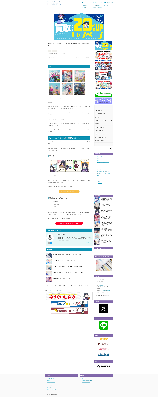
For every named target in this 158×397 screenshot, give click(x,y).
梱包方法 (48, 380)
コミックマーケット (52, 290)
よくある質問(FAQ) (96, 5)
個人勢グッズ (100, 188)
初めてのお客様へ (85, 5)
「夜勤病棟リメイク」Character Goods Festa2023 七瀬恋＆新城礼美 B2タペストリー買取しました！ (106, 230)
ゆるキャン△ (60, 290)
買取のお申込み (50, 387)
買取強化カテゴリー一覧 (97, 2)
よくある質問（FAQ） (51, 385)
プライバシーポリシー (86, 382)
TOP (82, 2)
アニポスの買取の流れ (51, 378)
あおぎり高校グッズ (101, 186)
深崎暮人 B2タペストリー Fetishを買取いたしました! (62, 278)
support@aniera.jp (106, 290)
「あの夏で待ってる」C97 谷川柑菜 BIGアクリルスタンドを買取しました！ (106, 235)
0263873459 (101, 285)
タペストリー (99, 156)
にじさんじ (100, 183)
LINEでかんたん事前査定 (108, 2)
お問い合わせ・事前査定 (97, 7)
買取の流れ (84, 7)
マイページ (106, 5)
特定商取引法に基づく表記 (87, 380)
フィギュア (99, 169)
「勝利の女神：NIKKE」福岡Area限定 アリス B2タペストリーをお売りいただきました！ (106, 217)
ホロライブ (100, 181)
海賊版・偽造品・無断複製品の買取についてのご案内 (106, 211)
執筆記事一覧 (88, 242)
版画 (98, 160)
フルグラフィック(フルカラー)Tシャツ (104, 171)
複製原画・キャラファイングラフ (103, 162)
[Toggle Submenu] (111, 113)
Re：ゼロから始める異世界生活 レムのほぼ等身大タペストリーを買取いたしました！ (67, 254)
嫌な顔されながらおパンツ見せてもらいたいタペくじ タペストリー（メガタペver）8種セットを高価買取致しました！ (81, 285)
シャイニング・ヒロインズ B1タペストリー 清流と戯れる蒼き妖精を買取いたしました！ (68, 266)
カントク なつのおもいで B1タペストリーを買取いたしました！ (64, 260)
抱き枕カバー (99, 158)
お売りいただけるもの (51, 382)
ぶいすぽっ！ (100, 185)
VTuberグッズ (99, 178)
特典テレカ (99, 164)
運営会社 (83, 378)
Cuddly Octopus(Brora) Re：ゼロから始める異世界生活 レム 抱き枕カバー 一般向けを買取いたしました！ (106, 224)
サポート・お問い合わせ (51, 389)
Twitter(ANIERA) (85, 385)
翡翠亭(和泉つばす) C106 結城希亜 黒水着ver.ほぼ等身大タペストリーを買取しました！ (106, 199)
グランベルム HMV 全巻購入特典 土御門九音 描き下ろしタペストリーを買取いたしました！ (58, 285)
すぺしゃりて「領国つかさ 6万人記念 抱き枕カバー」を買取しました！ (106, 205)
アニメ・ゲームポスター (101, 167)
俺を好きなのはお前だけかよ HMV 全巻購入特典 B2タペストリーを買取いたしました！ (68, 272)
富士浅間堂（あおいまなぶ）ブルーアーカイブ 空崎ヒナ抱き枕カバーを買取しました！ (106, 241)
